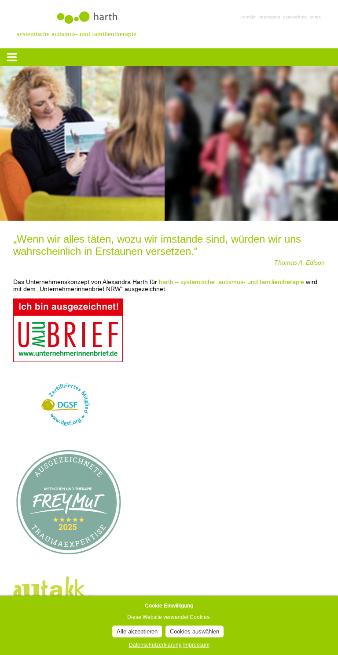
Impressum (196, 645)
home (315, 16)
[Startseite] (136, 26)
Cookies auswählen (194, 631)
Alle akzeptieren (137, 631)
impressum (269, 16)
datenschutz (295, 16)
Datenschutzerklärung (155, 645)
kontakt (248, 16)
